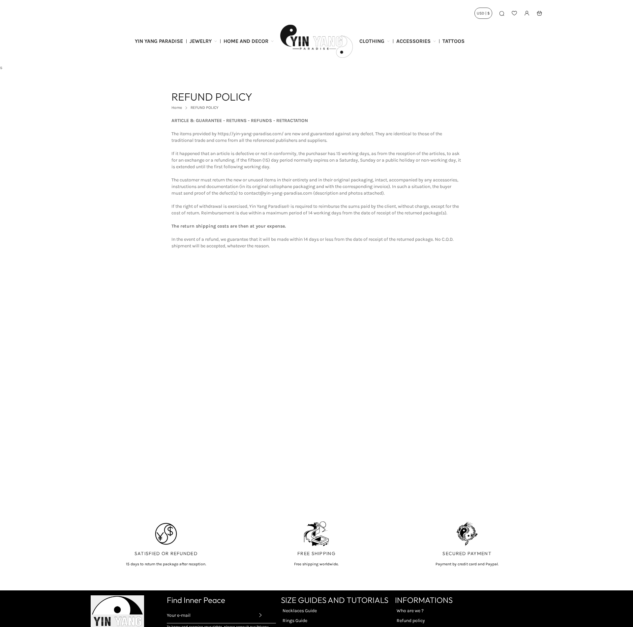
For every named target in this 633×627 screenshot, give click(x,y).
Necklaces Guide (300, 610)
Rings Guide (295, 620)
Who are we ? (410, 610)
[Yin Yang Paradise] (316, 41)
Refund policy (411, 620)
